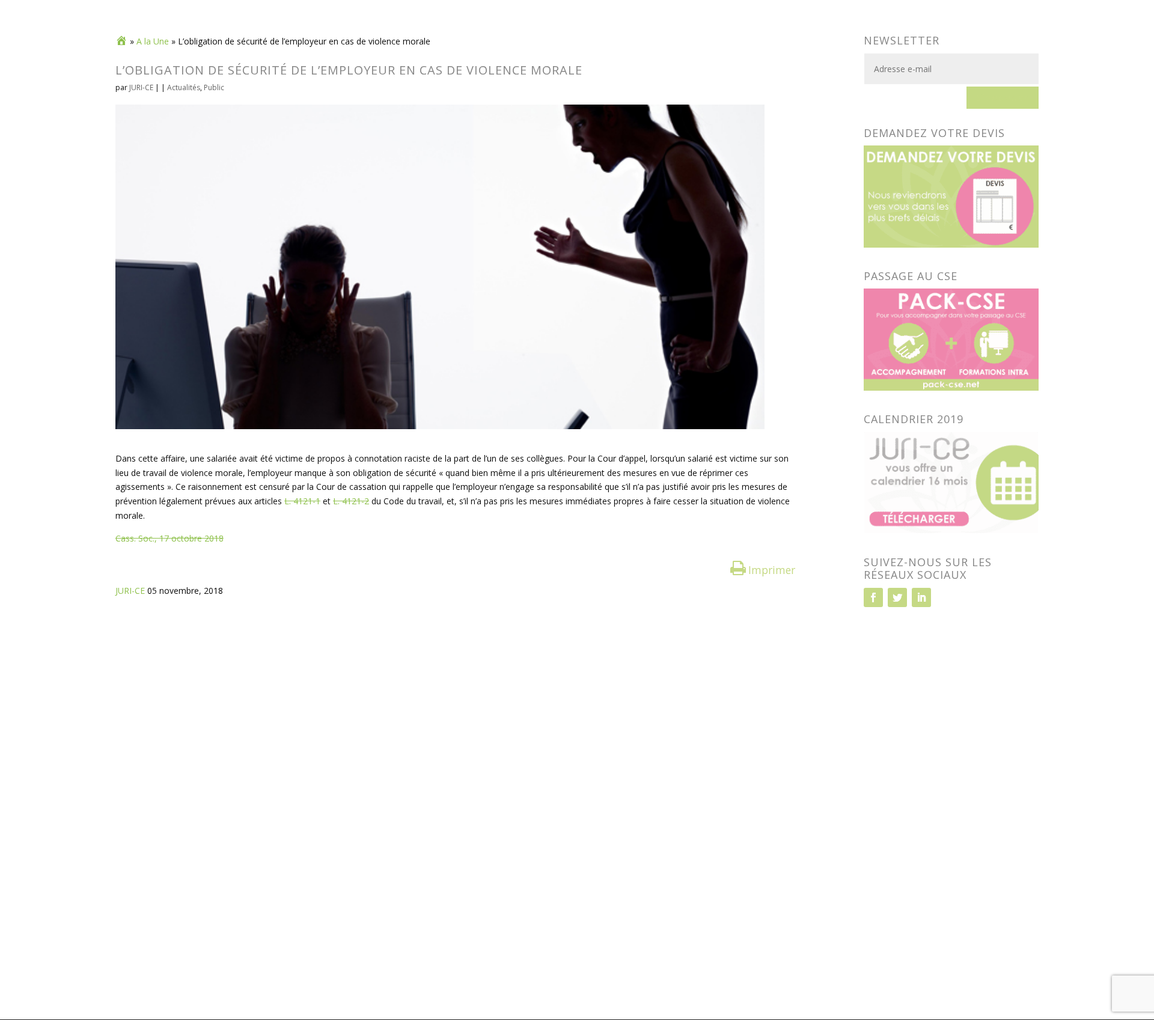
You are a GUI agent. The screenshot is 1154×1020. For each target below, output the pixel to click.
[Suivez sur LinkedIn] (921, 597)
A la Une (152, 41)
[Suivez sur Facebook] (873, 597)
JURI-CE (141, 87)
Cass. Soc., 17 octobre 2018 (169, 538)
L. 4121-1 (302, 501)
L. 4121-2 (351, 501)
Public (214, 87)
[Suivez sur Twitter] (897, 597)
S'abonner (1002, 97)
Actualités (183, 87)
